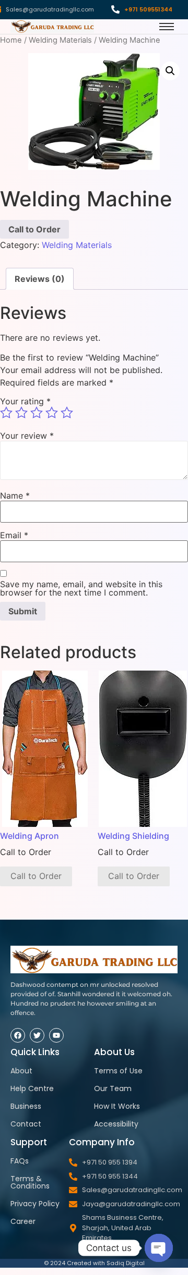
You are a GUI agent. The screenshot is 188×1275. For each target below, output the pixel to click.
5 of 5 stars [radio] (67, 412)
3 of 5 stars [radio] (36, 412)
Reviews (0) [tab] (40, 279)
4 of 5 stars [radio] (51, 412)
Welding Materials (60, 40)
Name (15, 495)
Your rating (25, 401)
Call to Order (34, 229)
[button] (170, 70)
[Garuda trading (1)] (52, 26)
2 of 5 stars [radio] (21, 412)
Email (14, 535)
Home (11, 40)
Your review (27, 435)
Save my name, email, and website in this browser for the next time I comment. (81, 588)
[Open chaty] (159, 1248)
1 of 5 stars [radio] (6, 412)
